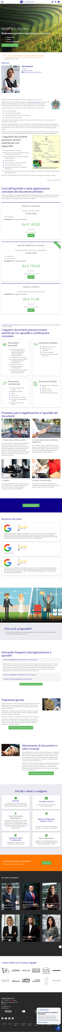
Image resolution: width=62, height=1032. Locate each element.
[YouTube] (6, 1018)
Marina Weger (7, 937)
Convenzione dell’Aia (33, 102)
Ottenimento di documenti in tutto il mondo (39, 747)
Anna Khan (47, 937)
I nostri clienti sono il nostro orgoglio (19, 962)
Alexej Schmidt (8, 905)
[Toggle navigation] (2, 2)
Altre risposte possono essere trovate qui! (31, 684)
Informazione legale (16, 1024)
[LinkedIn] (13, 1018)
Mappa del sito (42, 1024)
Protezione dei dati (24, 1024)
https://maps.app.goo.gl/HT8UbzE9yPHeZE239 (10, 528)
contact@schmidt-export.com (10, 1002)
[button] (52, 2)
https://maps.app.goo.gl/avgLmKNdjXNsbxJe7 (10, 548)
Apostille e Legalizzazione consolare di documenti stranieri (28, 55)
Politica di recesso (37, 1024)
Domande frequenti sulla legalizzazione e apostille (26, 653)
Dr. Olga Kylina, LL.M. (51, 903)
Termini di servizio (30, 1024)
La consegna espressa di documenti (11, 325)
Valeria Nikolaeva (29, 937)
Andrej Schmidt (28, 902)
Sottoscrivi (46, 863)
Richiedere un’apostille (10, 45)
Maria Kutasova (27, 66)
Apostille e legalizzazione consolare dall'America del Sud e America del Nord (24, 57)
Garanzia (15, 801)
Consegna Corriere (46, 801)
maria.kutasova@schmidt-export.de (32, 72)
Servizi (9, 55)
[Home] (27, 2)
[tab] (31, 660)
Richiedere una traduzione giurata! (21, 728)
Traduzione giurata (13, 700)
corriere (44, 485)
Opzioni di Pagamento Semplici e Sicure (46, 820)
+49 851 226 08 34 (27, 70)
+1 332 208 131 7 (7, 1000)
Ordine (31, 235)
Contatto (4, 1023)
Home (4, 55)
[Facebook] (9, 1018)
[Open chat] (58, 1028)
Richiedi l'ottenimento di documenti (41, 773)
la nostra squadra (10, 877)
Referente (5, 63)
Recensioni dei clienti (12, 519)
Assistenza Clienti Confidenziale (15, 839)
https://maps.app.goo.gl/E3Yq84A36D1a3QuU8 (10, 562)
